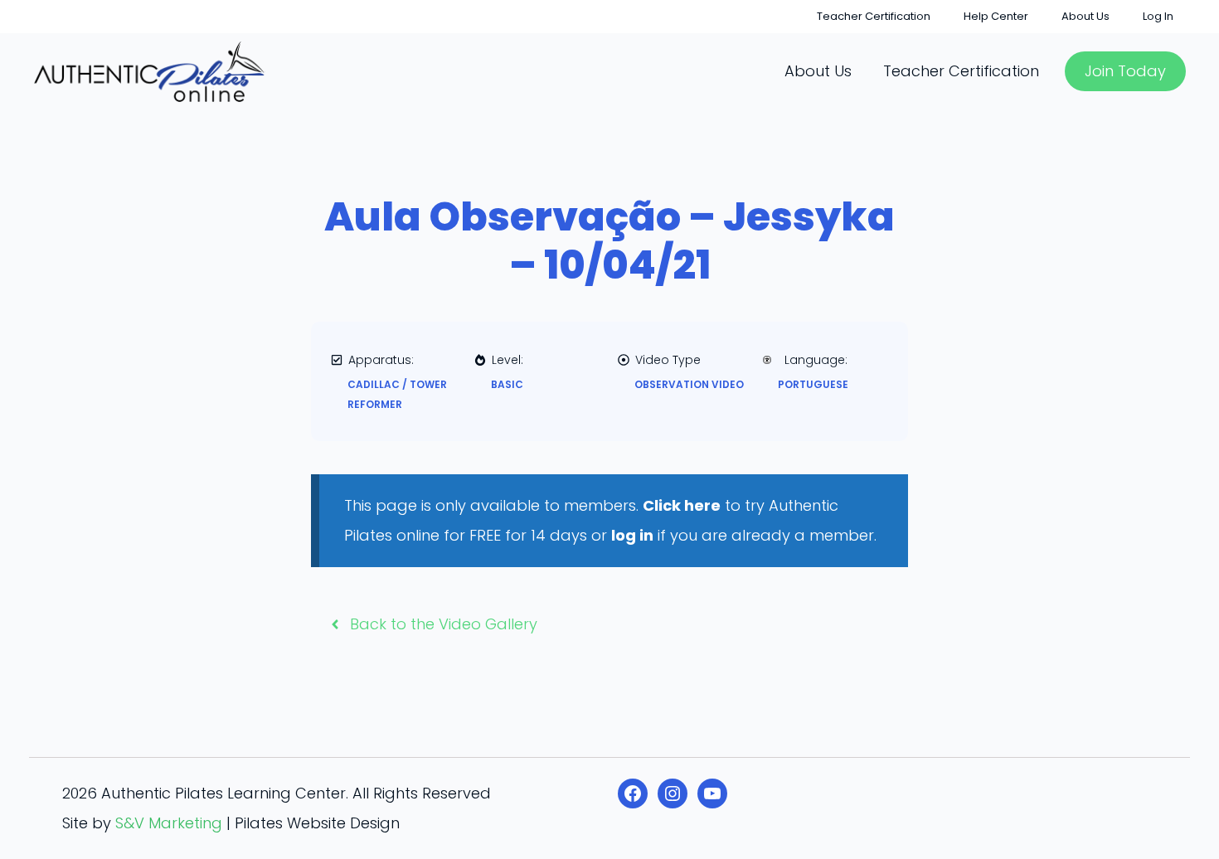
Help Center (996, 16)
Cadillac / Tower (397, 384)
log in (632, 535)
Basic (507, 384)
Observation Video (689, 384)
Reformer (374, 404)
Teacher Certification (873, 16)
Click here (682, 505)
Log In (1158, 16)
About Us (1085, 16)
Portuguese (813, 384)
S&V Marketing (168, 823)
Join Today (1125, 71)
